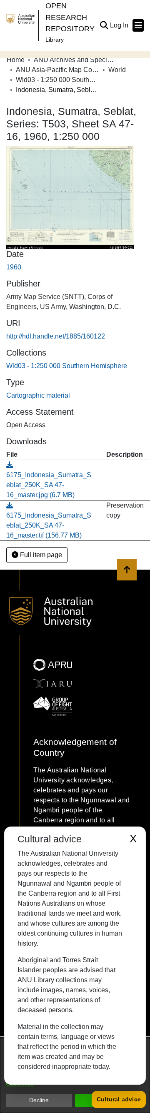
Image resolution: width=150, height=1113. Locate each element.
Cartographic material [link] (38, 395)
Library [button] (54, 39)
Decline (39, 1100)
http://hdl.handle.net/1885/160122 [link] (55, 336)
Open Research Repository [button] (70, 17)
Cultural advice (119, 1099)
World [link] (117, 69)
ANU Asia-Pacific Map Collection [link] (57, 69)
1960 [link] (13, 267)
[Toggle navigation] (138, 25)
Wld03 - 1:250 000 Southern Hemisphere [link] (57, 79)
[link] (66, 365)
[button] (104, 25)
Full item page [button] (40, 554)
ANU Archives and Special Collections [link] (75, 59)
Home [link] (16, 59)
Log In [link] (119, 25)
